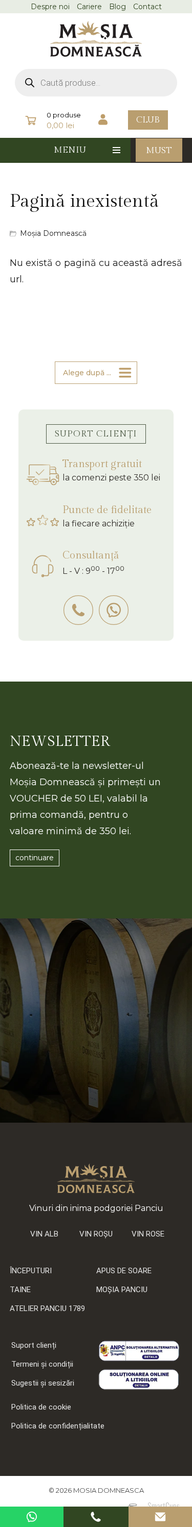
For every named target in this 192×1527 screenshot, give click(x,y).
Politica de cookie (41, 1407)
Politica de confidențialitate (57, 1426)
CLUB (148, 120)
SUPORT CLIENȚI (96, 434)
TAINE (20, 1289)
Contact (147, 6)
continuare (34, 857)
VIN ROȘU (96, 1234)
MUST (159, 151)
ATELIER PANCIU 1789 (47, 1308)
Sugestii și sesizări (42, 1383)
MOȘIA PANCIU (121, 1289)
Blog (117, 6)
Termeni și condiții (42, 1364)
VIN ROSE (148, 1234)
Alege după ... (87, 372)
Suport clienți (33, 1345)
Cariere (89, 6)
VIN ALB (44, 1234)
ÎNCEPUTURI (31, 1270)
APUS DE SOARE (124, 1270)
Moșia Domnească (53, 233)
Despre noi (50, 6)
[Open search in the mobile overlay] (96, 83)
